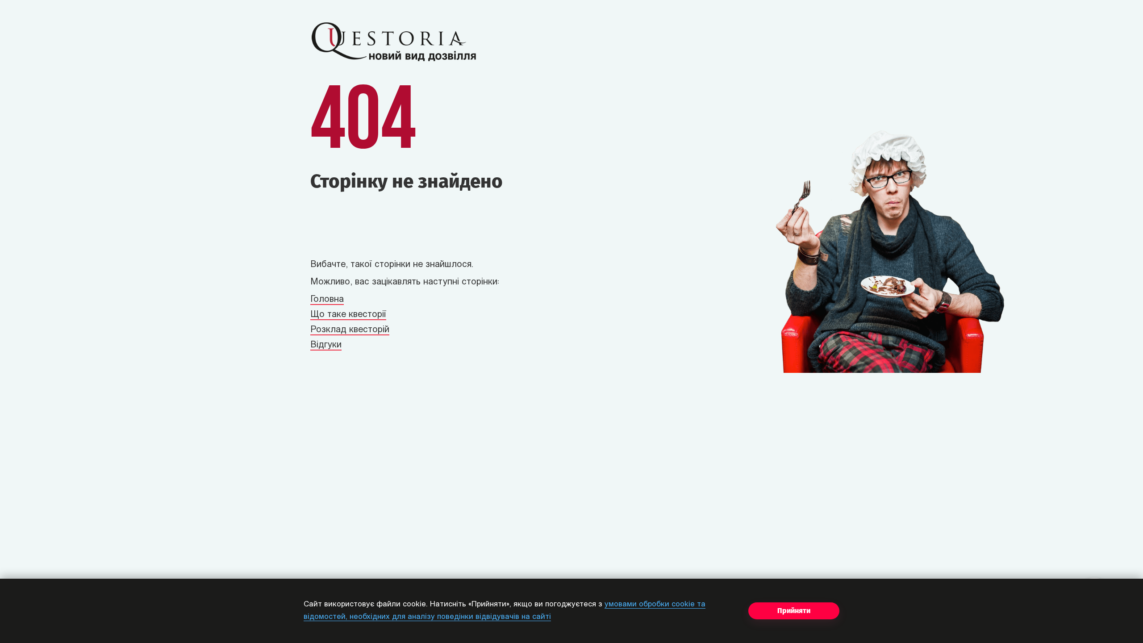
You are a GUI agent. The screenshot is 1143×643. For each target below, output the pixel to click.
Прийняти (793, 610)
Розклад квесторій (349, 330)
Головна (327, 299)
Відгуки (326, 345)
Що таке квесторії (348, 314)
